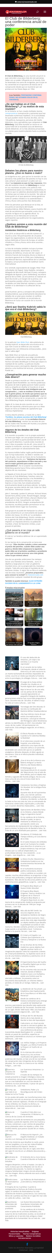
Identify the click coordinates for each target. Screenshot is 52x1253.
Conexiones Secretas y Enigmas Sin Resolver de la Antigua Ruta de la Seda (33, 787)
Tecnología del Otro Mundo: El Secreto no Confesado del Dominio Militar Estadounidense (34, 709)
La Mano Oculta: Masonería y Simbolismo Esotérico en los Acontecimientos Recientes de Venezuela (33, 862)
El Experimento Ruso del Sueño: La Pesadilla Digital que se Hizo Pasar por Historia (33, 964)
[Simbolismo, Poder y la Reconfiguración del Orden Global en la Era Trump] (12, 1091)
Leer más (42, 678)
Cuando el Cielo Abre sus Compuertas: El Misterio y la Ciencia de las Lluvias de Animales (24, 1114)
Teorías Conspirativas (32, 1234)
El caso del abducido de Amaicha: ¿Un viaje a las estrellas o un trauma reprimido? (30, 660)
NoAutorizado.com (35, 575)
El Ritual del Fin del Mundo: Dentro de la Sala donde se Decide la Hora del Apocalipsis (33, 1018)
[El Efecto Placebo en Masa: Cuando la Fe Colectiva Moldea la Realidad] (12, 739)
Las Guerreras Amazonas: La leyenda (32, 1070)
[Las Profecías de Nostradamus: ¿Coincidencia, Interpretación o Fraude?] (12, 1180)
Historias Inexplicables (20, 1231)
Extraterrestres (24, 1238)
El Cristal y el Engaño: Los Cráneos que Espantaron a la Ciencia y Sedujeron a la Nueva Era (33, 938)
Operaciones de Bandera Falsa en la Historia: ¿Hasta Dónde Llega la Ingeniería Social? (33, 812)
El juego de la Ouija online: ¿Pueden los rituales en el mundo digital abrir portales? (32, 684)
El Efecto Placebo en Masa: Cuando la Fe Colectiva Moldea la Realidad (33, 735)
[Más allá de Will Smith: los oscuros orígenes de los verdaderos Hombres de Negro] (12, 917)
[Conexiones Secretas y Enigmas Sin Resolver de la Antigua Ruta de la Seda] (12, 791)
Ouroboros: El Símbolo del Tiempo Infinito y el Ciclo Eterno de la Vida (33, 836)
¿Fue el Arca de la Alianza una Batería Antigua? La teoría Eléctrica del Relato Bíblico (33, 762)
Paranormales (14, 1234)
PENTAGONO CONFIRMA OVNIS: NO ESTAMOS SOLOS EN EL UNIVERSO (25, 97)
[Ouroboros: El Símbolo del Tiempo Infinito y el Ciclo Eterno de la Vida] (12, 840)
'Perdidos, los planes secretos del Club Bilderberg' (26, 417)
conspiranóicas (11, 113)
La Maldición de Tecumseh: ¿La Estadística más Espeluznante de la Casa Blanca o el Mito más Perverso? (33, 992)
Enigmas (35, 1231)
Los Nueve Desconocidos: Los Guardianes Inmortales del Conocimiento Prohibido (32, 1204)
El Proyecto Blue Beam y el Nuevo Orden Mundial (31, 887)
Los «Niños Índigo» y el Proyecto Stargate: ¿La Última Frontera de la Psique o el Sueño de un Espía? (34, 1045)
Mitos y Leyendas (16, 1236)
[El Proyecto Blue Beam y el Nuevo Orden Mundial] (12, 892)
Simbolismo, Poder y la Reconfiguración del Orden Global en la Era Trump (23, 1091)
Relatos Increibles (33, 1236)
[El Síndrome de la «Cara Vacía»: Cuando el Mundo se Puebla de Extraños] (12, 1158)
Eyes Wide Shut (23, 342)
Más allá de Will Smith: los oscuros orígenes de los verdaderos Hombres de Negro (33, 912)
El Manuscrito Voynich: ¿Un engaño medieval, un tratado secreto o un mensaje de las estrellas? (24, 1136)
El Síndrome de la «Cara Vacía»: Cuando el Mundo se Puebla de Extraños (25, 1159)
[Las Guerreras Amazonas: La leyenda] (12, 1071)
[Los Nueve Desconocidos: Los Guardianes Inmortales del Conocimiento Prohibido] (12, 1205)
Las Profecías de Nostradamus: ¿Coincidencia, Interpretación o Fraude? (25, 1181)
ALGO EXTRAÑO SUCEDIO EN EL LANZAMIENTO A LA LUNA (23, 582)
